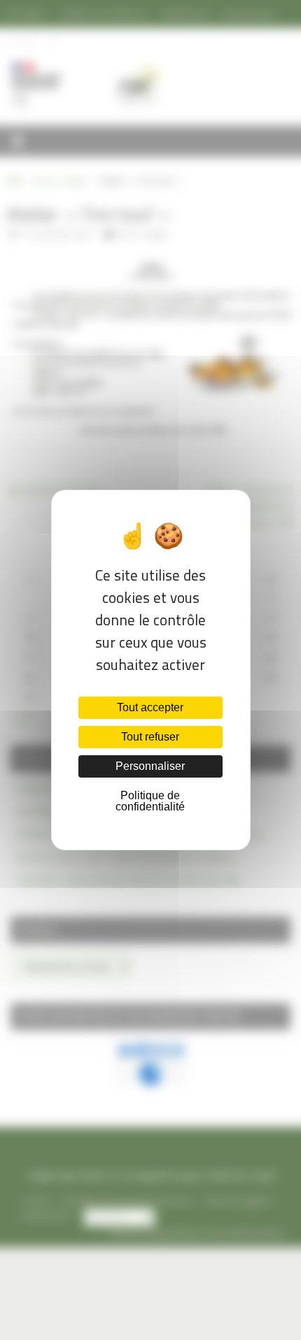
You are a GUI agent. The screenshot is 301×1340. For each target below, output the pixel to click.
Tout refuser (150, 737)
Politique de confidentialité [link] (150, 801)
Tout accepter (150, 707)
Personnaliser (150, 766)
